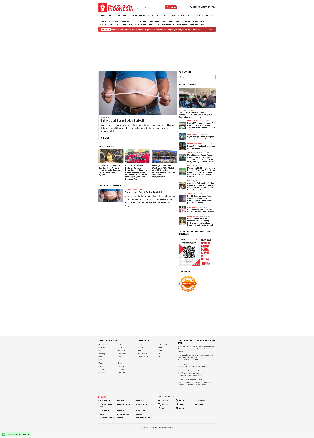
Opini (135, 189)
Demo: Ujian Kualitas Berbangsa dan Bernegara (201, 147)
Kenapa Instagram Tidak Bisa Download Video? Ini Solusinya (200, 210)
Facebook (164, 401)
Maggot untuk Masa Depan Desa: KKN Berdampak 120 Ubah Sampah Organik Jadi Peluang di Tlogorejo (195, 114)
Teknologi (101, 354)
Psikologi (101, 372)
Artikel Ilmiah (142, 354)
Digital (120, 363)
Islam (195, 134)
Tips (139, 350)
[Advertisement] (157, 51)
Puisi (159, 357)
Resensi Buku (162, 344)
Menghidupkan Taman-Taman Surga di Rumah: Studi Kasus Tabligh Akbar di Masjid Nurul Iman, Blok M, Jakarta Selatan (200, 158)
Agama (189, 153)
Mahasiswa (122, 354)
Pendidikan (102, 344)
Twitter (181, 401)
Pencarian (171, 7)
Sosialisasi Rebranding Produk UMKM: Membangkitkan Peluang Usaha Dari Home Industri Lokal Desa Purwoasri (201, 186)
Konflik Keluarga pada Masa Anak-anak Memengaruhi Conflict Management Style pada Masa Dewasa (199, 199)
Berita (189, 121)
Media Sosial (192, 207)
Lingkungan (122, 360)
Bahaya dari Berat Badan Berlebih (122, 120)
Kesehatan (128, 189)
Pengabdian (122, 350)
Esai (159, 354)
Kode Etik (140, 401)
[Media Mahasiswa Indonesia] (116, 7)
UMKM (100, 360)
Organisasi (122, 369)
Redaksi (120, 401)
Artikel (190, 134)
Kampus (195, 121)
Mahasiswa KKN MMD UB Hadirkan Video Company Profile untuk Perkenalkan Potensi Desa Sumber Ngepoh (109, 170)
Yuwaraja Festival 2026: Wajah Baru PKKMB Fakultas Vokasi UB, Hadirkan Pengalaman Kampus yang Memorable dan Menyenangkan (164, 171)
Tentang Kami (104, 401)
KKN (180, 110)
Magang (101, 363)
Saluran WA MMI (193, 360)
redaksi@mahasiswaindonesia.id (201, 355)
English (160, 347)
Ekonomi (121, 344)
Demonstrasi (192, 144)
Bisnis (100, 366)
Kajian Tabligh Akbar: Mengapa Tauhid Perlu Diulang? (200, 138)
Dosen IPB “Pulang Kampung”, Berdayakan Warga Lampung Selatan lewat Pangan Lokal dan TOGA (201, 126)
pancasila (121, 372)
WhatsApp (201, 401)
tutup (159, 405)
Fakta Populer (143, 357)
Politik (120, 357)
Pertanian (121, 366)
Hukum (120, 347)
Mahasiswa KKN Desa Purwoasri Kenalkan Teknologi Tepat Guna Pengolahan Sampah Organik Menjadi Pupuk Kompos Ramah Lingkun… (201, 172)
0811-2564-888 (191, 357)
